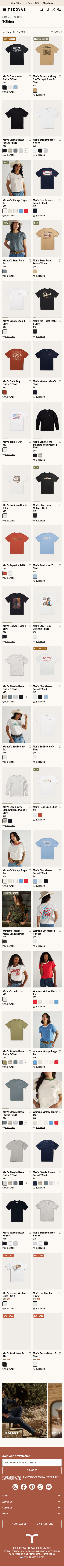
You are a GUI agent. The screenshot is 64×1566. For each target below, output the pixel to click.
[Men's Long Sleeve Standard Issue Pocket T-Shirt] (47, 420)
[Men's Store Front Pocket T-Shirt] (47, 238)
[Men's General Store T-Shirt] (16, 299)
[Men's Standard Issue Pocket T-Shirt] (16, 118)
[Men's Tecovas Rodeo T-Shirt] (16, 604)
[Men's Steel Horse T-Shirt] (16, 1331)
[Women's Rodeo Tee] (16, 969)
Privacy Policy (19, 1551)
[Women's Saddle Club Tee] (16, 724)
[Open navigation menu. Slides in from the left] (4, 9)
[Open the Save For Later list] (47, 9)
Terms (7, 1551)
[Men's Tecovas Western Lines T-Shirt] (16, 1271)
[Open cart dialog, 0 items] (59, 9)
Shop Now (48, 2)
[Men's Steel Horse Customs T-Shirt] (47, 604)
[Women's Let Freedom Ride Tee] (47, 909)
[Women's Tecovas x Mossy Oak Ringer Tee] (16, 909)
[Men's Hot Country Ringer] (47, 1271)
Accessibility (54, 1551)
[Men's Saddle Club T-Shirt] (47, 724)
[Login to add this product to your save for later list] (29, 78)
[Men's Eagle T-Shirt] (16, 420)
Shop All (6, 17)
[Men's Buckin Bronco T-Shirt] (47, 1331)
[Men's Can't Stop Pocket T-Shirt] (16, 359)
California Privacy (37, 1551)
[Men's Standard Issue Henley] (47, 118)
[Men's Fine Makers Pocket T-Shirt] (16, 54)
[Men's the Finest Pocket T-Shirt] (47, 299)
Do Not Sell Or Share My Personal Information (32, 1554)
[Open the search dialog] (41, 9)
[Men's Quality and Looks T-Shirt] (16, 483)
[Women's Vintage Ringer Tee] (16, 178)
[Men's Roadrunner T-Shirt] (47, 543)
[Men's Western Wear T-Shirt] (47, 359)
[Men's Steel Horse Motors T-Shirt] (47, 483)
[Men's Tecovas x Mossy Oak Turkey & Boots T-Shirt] (47, 54)
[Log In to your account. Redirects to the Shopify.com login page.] (53, 9)
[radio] (4, 87)
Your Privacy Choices (34, 1557)
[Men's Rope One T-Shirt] (16, 543)
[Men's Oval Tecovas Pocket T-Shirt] (47, 178)
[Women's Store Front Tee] (16, 238)
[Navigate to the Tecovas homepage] (16, 9)
